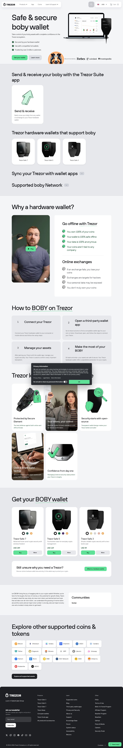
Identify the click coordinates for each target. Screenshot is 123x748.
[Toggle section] (82, 173)
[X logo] (7, 735)
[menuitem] (23, 4)
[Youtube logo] (26, 735)
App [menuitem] (32, 4)
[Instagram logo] (14, 735)
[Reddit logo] (10, 735)
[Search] (91, 4)
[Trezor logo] (9, 4)
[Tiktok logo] (22, 735)
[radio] (23, 533)
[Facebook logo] (18, 735)
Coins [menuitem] (40, 4)
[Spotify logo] (30, 735)
